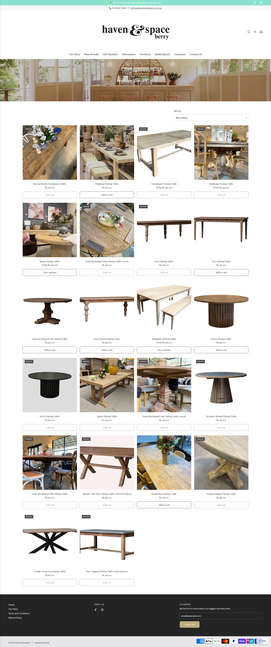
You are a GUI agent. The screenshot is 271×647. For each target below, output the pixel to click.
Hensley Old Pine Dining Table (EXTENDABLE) (107, 493)
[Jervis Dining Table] (221, 307)
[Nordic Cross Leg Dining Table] (50, 540)
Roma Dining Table (50, 261)
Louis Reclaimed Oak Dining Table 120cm (106, 261)
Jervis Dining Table (221, 338)
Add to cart (107, 194)
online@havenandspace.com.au (146, 8)
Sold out (50, 194)
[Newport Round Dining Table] (221, 385)
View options (49, 272)
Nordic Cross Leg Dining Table (50, 571)
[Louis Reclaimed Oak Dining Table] (50, 307)
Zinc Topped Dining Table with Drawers (107, 571)
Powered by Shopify (42, 643)
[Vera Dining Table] (221, 230)
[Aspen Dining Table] (107, 385)
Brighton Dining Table (107, 183)
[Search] (249, 32)
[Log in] (255, 32)
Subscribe (190, 624)
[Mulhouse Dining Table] (221, 152)
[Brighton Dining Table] (107, 152)
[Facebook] (255, 2)
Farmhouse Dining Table (164, 183)
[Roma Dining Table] (50, 230)
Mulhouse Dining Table (221, 183)
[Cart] (261, 32)
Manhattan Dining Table (164, 493)
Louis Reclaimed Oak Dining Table (50, 338)
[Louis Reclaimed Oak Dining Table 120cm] (107, 230)
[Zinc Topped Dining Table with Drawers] (107, 540)
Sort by (177, 111)
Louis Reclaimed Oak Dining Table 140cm (164, 416)
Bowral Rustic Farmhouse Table (49, 183)
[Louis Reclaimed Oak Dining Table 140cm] (164, 385)
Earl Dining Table (164, 261)
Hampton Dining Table (164, 338)
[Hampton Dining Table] (164, 307)
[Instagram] (261, 2)
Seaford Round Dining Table (221, 493)
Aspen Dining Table (107, 416)
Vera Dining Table (221, 261)
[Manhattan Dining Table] (164, 462)
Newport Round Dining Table (221, 416)
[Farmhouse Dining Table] (164, 152)
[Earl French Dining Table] (107, 307)
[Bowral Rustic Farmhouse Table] (50, 152)
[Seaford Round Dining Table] (221, 462)
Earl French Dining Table (107, 338)
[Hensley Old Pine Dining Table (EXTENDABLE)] (107, 462)
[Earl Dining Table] (164, 230)
